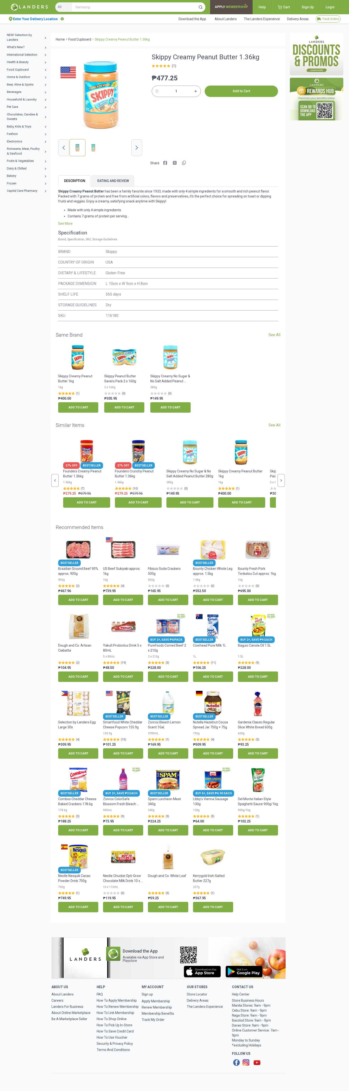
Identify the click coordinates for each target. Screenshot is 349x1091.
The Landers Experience (205, 1007)
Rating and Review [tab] (113, 181)
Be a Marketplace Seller (69, 1019)
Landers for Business (67, 1007)
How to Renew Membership (118, 1007)
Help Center (241, 994)
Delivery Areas (197, 1000)
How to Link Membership (115, 1013)
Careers (57, 1000)
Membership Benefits (158, 1013)
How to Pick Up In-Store (114, 1025)
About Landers (63, 994)
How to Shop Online (112, 1019)
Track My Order (153, 1020)
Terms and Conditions (113, 1050)
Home (60, 39)
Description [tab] (74, 181)
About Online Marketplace (71, 1013)
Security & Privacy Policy (115, 1043)
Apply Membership (156, 1001)
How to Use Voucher (112, 1037)
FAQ (100, 994)
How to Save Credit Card (115, 1031)
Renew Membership (157, 1007)
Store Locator (197, 994)
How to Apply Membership (117, 1000)
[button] (200, 7)
